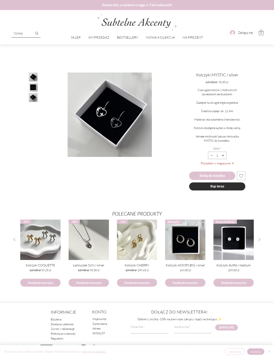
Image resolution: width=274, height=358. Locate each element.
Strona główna (39, 59)
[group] (137, 254)
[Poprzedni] (14, 240)
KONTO (99, 312)
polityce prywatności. (94, 351)
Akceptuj (256, 351)
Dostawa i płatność (62, 325)
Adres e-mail (181, 327)
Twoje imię (137, 327)
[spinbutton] (217, 156)
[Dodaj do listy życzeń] (241, 177)
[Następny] (259, 240)
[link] (261, 33)
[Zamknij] (269, 351)
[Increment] (223, 156)
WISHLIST (98, 334)
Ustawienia (234, 351)
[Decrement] (211, 156)
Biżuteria (56, 320)
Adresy (96, 329)
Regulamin (57, 339)
